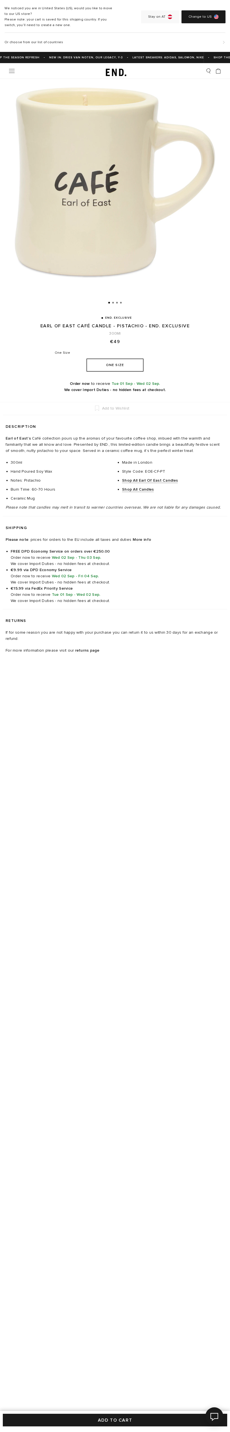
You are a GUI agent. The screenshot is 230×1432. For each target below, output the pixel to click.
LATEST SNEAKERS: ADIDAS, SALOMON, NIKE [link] (163, 57)
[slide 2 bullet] (113, 302)
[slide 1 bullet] (109, 302)
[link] (115, 71)
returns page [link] (87, 650)
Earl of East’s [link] (18, 438)
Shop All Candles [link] (138, 489)
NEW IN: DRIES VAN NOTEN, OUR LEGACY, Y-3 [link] (81, 57)
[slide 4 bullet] (121, 302)
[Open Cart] (218, 71)
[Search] (208, 70)
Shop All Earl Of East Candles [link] (150, 480)
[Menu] (12, 71)
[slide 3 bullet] (117, 302)
